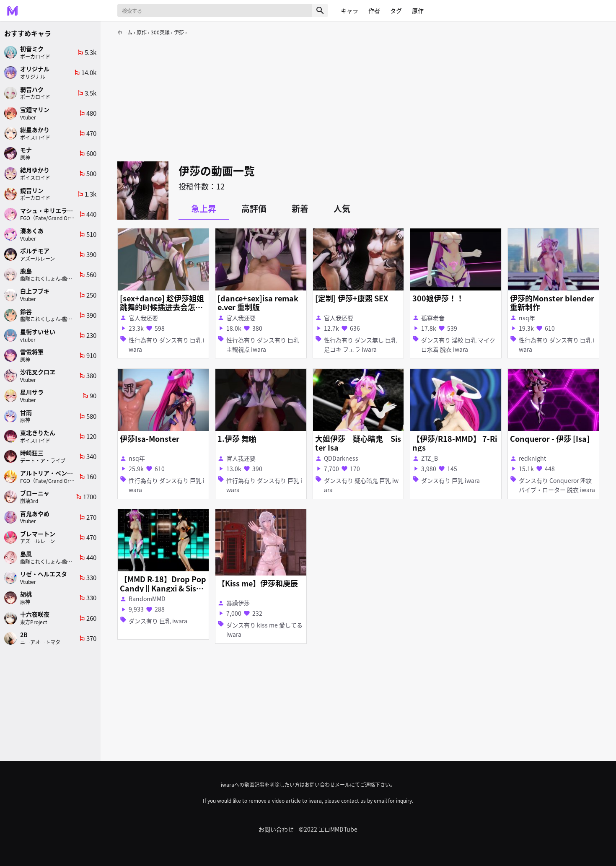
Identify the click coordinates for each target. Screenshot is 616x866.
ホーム (124, 32)
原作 (142, 32)
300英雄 (160, 32)
